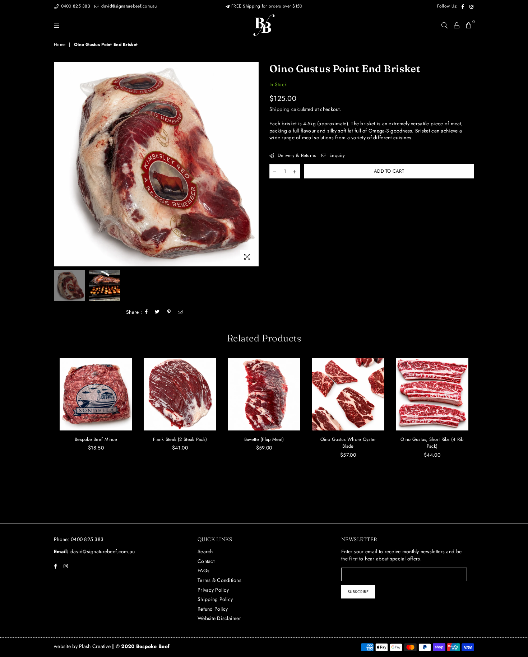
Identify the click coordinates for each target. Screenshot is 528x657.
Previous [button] (60, 164)
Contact (206, 561)
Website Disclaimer (219, 618)
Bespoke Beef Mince (96, 439)
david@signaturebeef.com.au (128, 6)
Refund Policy (213, 608)
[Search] (444, 25)
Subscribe (358, 592)
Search (205, 551)
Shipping (279, 109)
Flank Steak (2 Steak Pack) (180, 439)
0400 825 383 (74, 6)
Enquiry (336, 155)
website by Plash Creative (83, 646)
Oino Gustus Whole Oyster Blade (348, 443)
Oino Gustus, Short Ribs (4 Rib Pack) (431, 443)
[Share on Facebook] (146, 311)
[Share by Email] (180, 311)
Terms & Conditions (219, 580)
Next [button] (252, 164)
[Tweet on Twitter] (157, 311)
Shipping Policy (215, 599)
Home (59, 45)
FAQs (203, 570)
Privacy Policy (213, 589)
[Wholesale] (457, 25)
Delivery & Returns (296, 155)
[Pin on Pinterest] (169, 311)
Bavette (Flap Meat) (264, 439)
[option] (156, 164)
